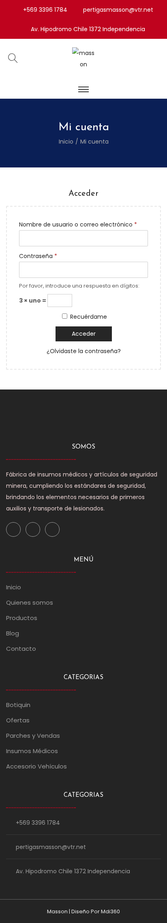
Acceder (84, 334)
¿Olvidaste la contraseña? (84, 351)
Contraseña (38, 256)
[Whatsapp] (52, 529)
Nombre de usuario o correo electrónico (78, 224)
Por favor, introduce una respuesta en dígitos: (79, 286)
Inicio (66, 142)
